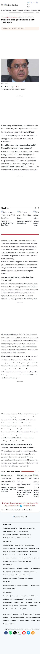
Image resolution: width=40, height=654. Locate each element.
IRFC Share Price (23, 531)
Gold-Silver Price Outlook (10, 555)
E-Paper (20, 10)
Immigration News (19, 599)
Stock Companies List (8, 585)
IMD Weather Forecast (25, 555)
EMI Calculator (7, 571)
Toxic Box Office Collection (10, 561)
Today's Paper (7, 614)
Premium (8, 10)
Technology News (18, 602)
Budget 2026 (23, 609)
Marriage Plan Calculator (26, 578)
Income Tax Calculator (9, 568)
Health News (23, 605)
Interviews (14, 17)
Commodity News (7, 599)
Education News (7, 605)
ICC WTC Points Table (25, 561)
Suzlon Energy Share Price (10, 528)
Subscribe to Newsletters (23, 585)
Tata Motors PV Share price (10, 534)
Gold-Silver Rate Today (9, 548)
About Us (15, 614)
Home (3, 10)
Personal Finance (7, 602)
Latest (14, 10)
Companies (7, 17)
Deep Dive (5, 551)
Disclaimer (6, 617)
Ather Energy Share (33, 558)
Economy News (33, 605)
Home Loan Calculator (22, 575)
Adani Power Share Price (9, 531)
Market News (25, 596)
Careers (5, 624)
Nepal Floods (33, 551)
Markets (27, 10)
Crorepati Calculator (22, 568)
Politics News (14, 609)
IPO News (33, 596)
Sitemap (33, 620)
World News (28, 602)
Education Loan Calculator (10, 578)
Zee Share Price (22, 558)
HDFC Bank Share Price (9, 558)
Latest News (6, 596)
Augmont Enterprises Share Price (19, 551)
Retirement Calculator (29, 571)
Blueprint (34, 10)
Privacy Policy (28, 614)
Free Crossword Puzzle (9, 588)
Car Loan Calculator (8, 575)
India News (6, 609)
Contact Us (14, 620)
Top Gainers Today (34, 548)
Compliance (6, 620)
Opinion (16, 605)
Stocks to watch (19, 545)
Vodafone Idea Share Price (24, 538)
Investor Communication (17, 617)
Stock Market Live (8, 545)
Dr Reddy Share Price (9, 538)
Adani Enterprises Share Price (27, 528)
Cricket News (29, 599)
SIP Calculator (17, 571)
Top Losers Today (22, 548)
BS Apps (11, 624)
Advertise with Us (24, 620)
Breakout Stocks (29, 545)
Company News (16, 596)
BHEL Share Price (24, 534)
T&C (21, 614)
